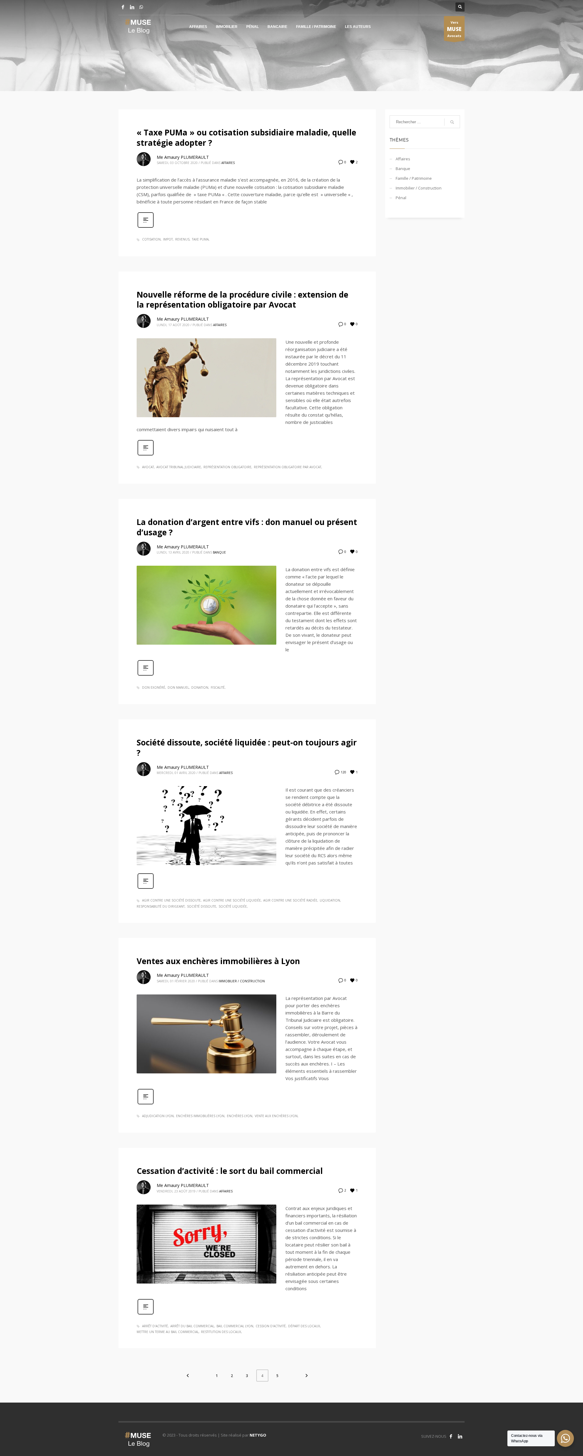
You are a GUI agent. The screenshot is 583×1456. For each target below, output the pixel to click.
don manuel (178, 687)
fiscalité (218, 687)
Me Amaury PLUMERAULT (183, 157)
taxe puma (200, 239)
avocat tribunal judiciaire (178, 467)
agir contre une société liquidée (232, 900)
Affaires (228, 163)
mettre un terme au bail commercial (168, 1332)
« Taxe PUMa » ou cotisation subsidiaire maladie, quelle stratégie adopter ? (246, 137)
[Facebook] (123, 7)
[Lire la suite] (146, 227)
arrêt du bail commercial (192, 1326)
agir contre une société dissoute (171, 900)
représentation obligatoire (227, 467)
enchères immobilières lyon (200, 1116)
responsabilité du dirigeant (161, 906)
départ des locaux (304, 1326)
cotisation (151, 239)
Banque (219, 552)
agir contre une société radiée (290, 900)
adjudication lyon (158, 1116)
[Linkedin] (132, 7)
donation (199, 687)
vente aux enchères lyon (276, 1116)
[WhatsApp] (141, 7)
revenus (182, 239)
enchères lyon (239, 1116)
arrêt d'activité (155, 1326)
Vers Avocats (454, 29)
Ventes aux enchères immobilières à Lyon (218, 961)
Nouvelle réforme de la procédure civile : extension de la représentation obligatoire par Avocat (242, 299)
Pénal (401, 197)
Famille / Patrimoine (414, 178)
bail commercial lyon (234, 1326)
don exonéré (153, 687)
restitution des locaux (221, 1332)
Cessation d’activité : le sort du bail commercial (230, 1170)
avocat (148, 467)
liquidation (330, 900)
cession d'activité (271, 1326)
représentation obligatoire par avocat (287, 467)
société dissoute (201, 906)
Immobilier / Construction (242, 981)
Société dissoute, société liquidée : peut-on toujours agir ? (247, 747)
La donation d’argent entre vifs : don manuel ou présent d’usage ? (247, 527)
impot (168, 239)
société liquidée (233, 906)
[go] (452, 122)
